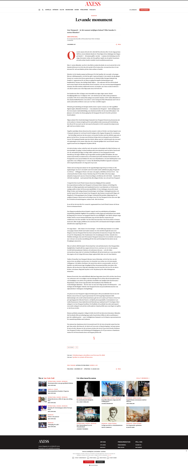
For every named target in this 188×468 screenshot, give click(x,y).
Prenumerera (97, 242)
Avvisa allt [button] (100, 461)
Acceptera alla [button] (89, 461)
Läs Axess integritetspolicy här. (105, 238)
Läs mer (109, 455)
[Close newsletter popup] (126, 222)
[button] (94, 465)
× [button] (186, 450)
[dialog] (94, 458)
